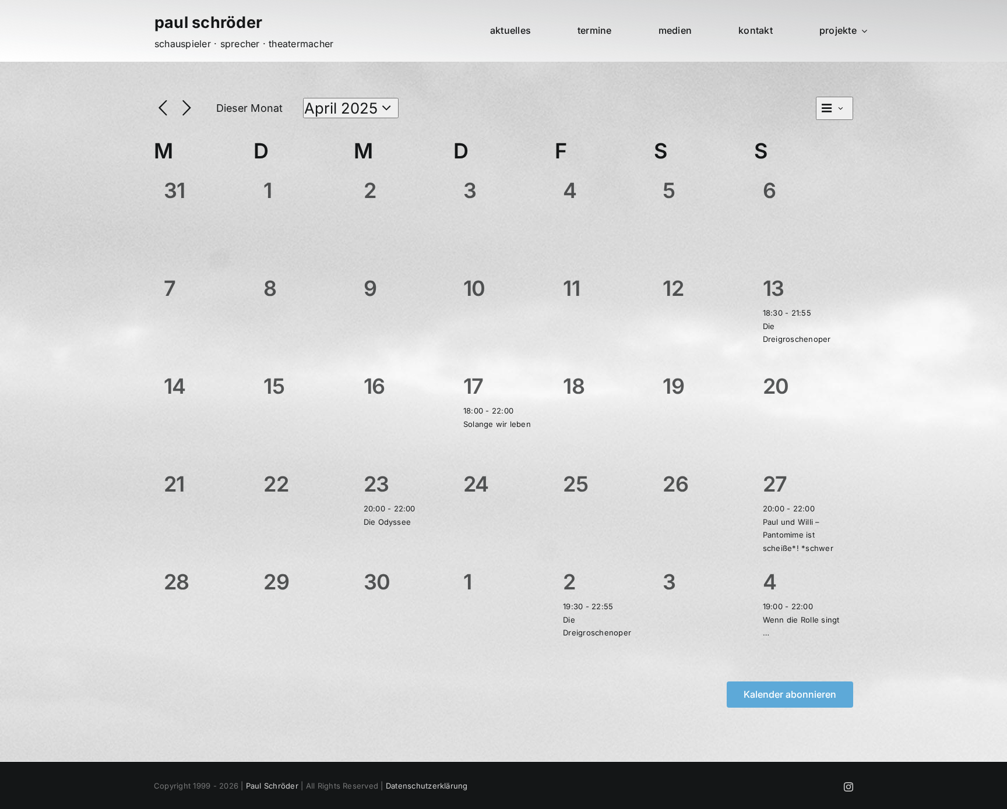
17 (473, 386)
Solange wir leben (497, 424)
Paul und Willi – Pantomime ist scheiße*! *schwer (798, 535)
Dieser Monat (249, 108)
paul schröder (208, 22)
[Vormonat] (163, 109)
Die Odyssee (387, 522)
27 (775, 484)
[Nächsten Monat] (187, 109)
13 (773, 288)
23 (376, 484)
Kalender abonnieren (790, 694)
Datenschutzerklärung (427, 785)
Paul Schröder (272, 785)
